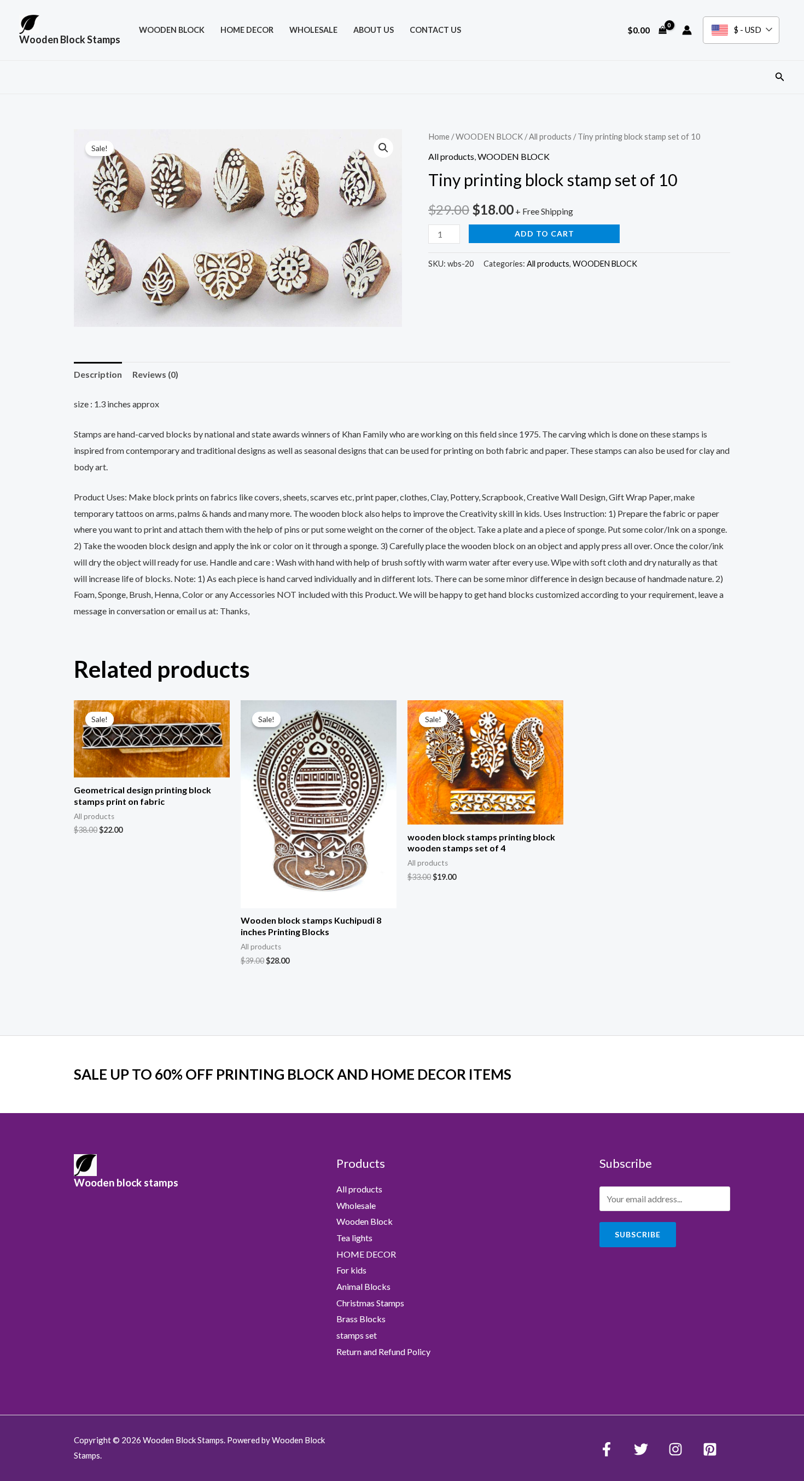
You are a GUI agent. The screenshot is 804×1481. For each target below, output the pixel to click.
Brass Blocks (361, 1318)
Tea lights (354, 1237)
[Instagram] (675, 1449)
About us (373, 29)
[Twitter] (641, 1449)
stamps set (356, 1335)
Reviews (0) (155, 374)
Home (439, 136)
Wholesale (313, 29)
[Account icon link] (687, 30)
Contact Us (435, 29)
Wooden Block (364, 1221)
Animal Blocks (363, 1286)
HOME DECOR (246, 29)
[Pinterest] (710, 1449)
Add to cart (544, 233)
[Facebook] (606, 1449)
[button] (780, 77)
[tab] (98, 374)
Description (98, 374)
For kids (351, 1270)
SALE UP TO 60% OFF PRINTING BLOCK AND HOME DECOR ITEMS (292, 1074)
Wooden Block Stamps (69, 39)
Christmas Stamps (370, 1303)
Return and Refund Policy (383, 1351)
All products (550, 136)
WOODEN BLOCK (172, 29)
